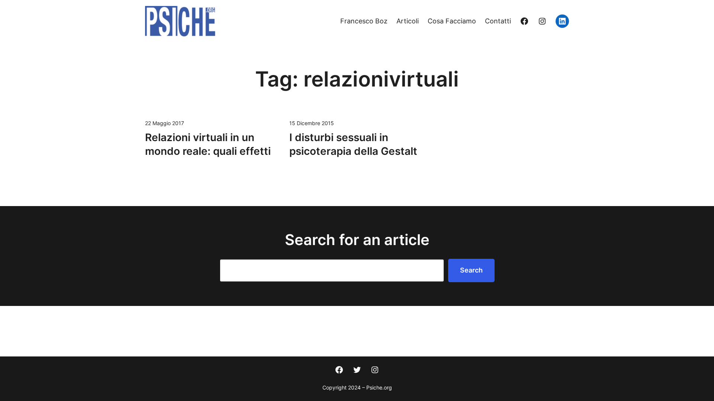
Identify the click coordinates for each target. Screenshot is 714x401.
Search (471, 270)
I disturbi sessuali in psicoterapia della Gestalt (353, 144)
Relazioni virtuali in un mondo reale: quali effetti (208, 144)
